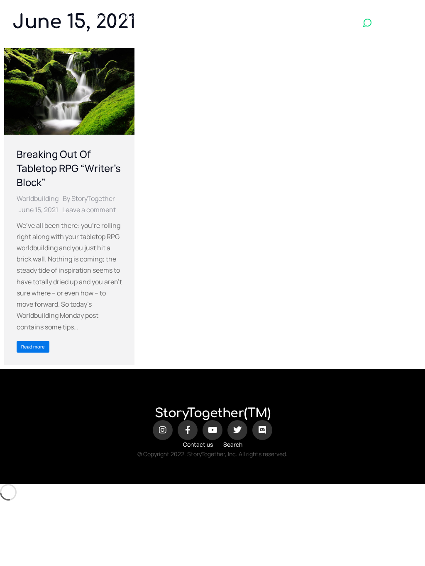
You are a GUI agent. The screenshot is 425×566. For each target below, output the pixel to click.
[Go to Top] (412, 553)
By (89, 198)
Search (232, 444)
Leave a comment (89, 209)
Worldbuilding (38, 198)
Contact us (198, 444)
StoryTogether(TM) (213, 413)
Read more (33, 346)
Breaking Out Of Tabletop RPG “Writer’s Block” (69, 168)
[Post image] (69, 91)
